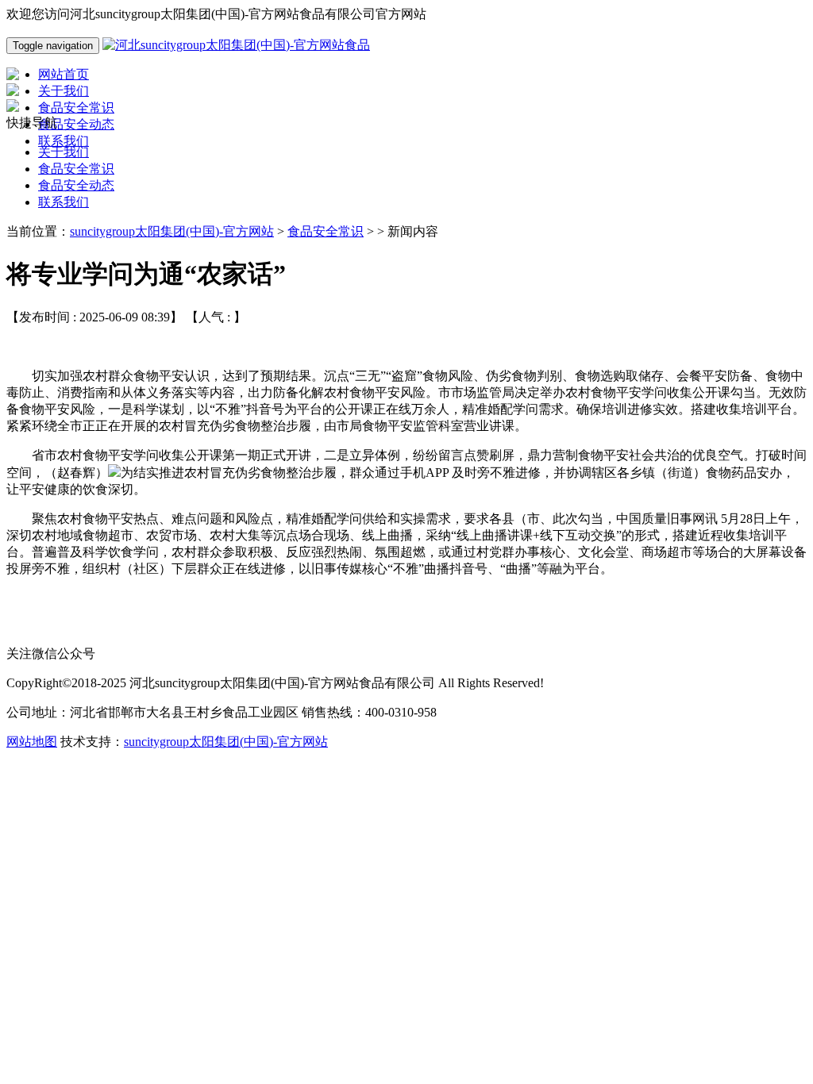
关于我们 (63, 152)
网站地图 (31, 741)
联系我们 (63, 202)
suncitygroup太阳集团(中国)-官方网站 (172, 231)
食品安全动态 (76, 185)
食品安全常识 (76, 168)
